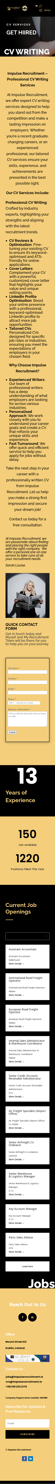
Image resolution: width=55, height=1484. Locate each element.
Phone (11, 699)
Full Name (13, 668)
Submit (12, 732)
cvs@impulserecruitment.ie (24, 1381)
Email (10, 688)
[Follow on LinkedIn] (32, 1317)
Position (12, 678)
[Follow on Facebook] (22, 1317)
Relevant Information (18, 709)
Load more (27, 1266)
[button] (28, 936)
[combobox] (11, 703)
